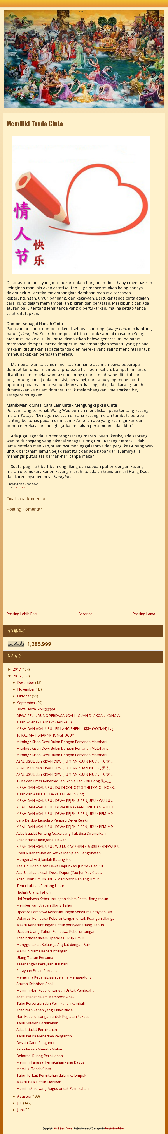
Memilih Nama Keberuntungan (41, 951)
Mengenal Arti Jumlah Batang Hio (44, 859)
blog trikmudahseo (114, 1128)
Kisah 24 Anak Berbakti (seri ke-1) (44, 722)
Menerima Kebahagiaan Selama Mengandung (54, 977)
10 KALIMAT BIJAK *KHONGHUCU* (45, 735)
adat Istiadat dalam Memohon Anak (45, 996)
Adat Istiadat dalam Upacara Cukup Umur (50, 938)
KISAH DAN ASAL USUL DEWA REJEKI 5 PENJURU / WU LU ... (64, 800)
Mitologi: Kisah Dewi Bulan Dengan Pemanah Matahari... (62, 741)
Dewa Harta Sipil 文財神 (35, 709)
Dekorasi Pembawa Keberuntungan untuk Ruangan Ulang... (65, 918)
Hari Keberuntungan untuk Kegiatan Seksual (53, 1016)
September (26, 702)
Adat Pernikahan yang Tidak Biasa (44, 1010)
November (26, 689)
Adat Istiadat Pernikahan (36, 1029)
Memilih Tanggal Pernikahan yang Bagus (50, 1062)
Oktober (24, 696)
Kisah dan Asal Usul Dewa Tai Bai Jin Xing (50, 794)
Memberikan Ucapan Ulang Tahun (44, 905)
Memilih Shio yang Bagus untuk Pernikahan (52, 1088)
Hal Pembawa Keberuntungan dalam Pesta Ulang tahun (62, 898)
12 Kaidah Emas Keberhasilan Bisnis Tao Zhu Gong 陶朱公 (63, 781)
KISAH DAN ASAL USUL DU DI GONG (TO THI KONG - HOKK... (66, 787)
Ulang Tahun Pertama (34, 957)
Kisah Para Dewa (81, 11)
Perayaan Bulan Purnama (37, 970)
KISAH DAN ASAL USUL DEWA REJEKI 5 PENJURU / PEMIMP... (65, 813)
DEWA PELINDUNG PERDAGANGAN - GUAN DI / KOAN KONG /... (68, 715)
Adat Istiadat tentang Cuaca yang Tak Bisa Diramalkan (61, 833)
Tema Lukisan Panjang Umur (40, 885)
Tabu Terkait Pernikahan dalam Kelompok (51, 1075)
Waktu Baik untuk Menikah (38, 1081)
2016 (17, 676)
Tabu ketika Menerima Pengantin (44, 1036)
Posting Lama (144, 613)
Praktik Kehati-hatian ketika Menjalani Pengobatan (58, 853)
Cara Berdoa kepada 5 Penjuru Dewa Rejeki (52, 820)
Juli (19, 1103)
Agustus (24, 1096)
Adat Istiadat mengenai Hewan (41, 839)
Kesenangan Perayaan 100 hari (42, 964)
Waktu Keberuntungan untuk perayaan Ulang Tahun (60, 925)
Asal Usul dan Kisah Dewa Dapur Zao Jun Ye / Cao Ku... (60, 866)
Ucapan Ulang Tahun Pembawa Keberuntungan (55, 931)
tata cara (20, 487)
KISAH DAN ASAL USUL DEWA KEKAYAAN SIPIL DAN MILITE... (66, 807)
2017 (17, 669)
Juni (20, 1109)
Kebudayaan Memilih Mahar (39, 1049)
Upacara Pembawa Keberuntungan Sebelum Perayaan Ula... (65, 911)
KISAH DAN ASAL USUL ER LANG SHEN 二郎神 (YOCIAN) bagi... (66, 728)
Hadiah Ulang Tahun (33, 892)
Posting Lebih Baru (22, 613)
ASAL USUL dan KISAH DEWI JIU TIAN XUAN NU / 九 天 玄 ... (64, 761)
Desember (25, 682)
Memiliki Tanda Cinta (33, 1068)
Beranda (85, 613)
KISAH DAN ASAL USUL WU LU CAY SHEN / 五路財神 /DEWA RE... (68, 846)
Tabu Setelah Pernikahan (37, 1023)
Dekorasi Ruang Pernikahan (39, 1055)
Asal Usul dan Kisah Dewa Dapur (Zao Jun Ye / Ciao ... (59, 872)
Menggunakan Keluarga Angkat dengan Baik (53, 944)
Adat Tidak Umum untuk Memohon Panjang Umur (57, 879)
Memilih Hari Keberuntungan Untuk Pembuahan (56, 990)
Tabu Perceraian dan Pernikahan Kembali (50, 1003)
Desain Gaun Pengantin (35, 1042)
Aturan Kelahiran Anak (35, 983)
